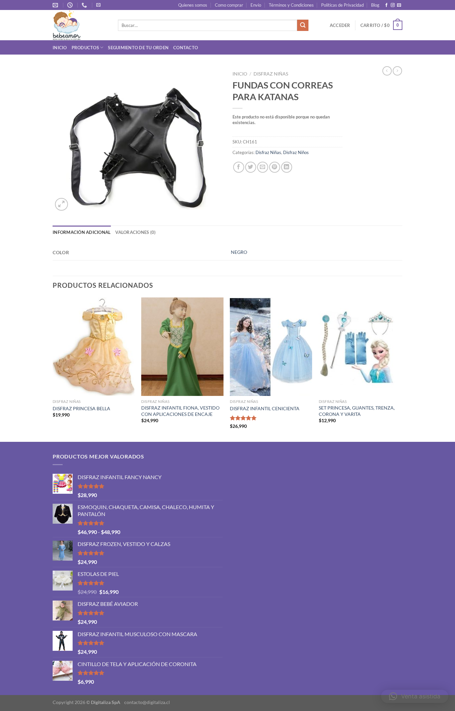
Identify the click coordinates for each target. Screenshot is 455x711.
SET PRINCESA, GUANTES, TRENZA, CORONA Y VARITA (357, 411)
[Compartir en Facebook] (238, 167)
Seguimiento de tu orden (138, 47)
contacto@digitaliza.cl (147, 702)
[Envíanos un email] (399, 5)
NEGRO (239, 252)
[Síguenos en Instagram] (393, 5)
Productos (85, 47)
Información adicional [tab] (82, 232)
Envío (255, 5)
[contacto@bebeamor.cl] (56, 5)
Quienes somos (192, 5)
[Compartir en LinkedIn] (286, 167)
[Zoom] (61, 204)
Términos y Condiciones (291, 5)
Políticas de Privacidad (342, 5)
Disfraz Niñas (270, 74)
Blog (375, 5)
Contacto (185, 47)
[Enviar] (302, 25)
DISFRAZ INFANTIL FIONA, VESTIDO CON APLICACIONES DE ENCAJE (180, 411)
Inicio (60, 47)
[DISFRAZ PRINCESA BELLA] (94, 346)
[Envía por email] (262, 167)
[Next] (400, 369)
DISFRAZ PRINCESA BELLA (81, 408)
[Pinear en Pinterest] (274, 167)
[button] (414, 696)
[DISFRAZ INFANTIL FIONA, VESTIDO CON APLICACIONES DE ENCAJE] (182, 346)
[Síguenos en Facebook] (386, 5)
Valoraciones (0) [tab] (135, 232)
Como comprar (229, 5)
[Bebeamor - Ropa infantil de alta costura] (80, 25)
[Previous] (53, 369)
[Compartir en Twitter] (250, 167)
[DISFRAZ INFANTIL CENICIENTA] (271, 346)
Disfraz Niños (296, 152)
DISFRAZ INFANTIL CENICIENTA (264, 408)
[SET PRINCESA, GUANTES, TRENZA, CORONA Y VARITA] (360, 346)
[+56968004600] (85, 5)
